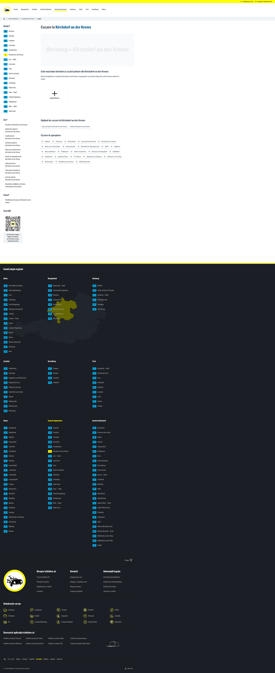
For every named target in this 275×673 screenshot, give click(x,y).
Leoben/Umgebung (13, 328)
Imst (97, 378)
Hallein (98, 286)
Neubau (9, 503)
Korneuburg (99, 465)
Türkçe (18, 659)
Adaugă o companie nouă (78, 582)
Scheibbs (99, 512)
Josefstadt (10, 470)
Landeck (98, 392)
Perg (8, 69)
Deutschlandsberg (13, 290)
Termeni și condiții (109, 591)
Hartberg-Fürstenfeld (14, 309)
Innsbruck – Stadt (101, 368)
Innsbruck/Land (101, 373)
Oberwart (54, 318)
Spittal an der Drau (13, 387)
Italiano (45, 659)
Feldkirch (54, 383)
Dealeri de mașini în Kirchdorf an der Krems (12, 130)
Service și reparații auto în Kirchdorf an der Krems (13, 157)
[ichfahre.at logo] (6, 9)
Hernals (9, 456)
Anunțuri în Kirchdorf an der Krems (16, 125)
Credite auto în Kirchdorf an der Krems (12, 137)
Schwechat (99, 517)
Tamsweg (99, 304)
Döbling (9, 437)
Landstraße (10, 475)
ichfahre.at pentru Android (34, 643)
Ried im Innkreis (12, 73)
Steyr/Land (10, 88)
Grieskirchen (11, 50)
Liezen (9, 323)
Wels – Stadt (11, 106)
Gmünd (98, 442)
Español (31, 659)
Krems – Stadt (100, 475)
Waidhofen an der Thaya (103, 536)
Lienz (97, 397)
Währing (9, 526)
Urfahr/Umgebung (12, 97)
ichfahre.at (11, 668)
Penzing (9, 512)
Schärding (10, 83)
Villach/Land (11, 406)
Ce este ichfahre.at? (43, 577)
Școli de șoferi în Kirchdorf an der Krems (12, 178)
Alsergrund (10, 428)
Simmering (10, 522)
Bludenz (53, 373)
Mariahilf (10, 493)
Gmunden (10, 45)
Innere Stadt (11, 465)
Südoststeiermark (13, 342)
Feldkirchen (11, 368)
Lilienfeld (99, 479)
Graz (8, 295)
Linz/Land (10, 64)
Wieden (9, 531)
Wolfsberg (10, 411)
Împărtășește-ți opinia (44, 586)
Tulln (97, 522)
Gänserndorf (100, 447)
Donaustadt (11, 442)
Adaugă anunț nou (76, 577)
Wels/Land (10, 111)
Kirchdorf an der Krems (28, 19)
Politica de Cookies (109, 586)
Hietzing (9, 461)
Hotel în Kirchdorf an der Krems (80, 126)
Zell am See (99, 309)
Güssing (54, 295)
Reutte (98, 401)
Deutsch (59, 659)
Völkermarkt (11, 401)
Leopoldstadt (11, 479)
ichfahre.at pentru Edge (56, 638)
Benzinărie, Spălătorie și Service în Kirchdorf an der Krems (15, 185)
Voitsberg (10, 347)
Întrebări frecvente (43, 582)
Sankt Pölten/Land (102, 508)
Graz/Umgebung (12, 304)
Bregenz (54, 368)
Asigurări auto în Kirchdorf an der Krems (12, 164)
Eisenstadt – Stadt (57, 286)
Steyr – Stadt (11, 92)
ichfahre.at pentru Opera (78, 638)
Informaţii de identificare (111, 577)
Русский (11, 659)
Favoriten (10, 447)
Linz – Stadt (10, 59)
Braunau (9, 31)
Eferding (9, 36)
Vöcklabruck (11, 102)
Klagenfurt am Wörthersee (15, 378)
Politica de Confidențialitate (112, 582)
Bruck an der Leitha (102, 432)
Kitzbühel (99, 383)
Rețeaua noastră (75, 586)
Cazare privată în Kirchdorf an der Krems (54, 126)
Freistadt (9, 41)
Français (25, 659)
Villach (9, 397)
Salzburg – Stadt (101, 295)
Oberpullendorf (56, 314)
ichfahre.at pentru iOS (55, 643)
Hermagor (10, 373)
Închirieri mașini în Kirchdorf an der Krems (12, 144)
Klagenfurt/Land (12, 383)
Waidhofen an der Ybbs (103, 540)
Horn (97, 456)
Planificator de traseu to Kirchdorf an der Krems (18, 201)
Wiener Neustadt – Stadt (104, 531)
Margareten (10, 489)
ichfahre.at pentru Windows (12, 643)
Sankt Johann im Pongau (104, 290)
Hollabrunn (99, 451)
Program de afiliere (76, 591)
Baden (98, 437)
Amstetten (99, 428)
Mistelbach (99, 493)
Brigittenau (10, 432)
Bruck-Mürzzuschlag (13, 286)
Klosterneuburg (101, 461)
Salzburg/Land (100, 300)
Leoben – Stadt (12, 318)
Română (39, 659)
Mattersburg (55, 304)
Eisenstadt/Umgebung (58, 290)
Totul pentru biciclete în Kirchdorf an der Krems (12, 171)
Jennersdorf (55, 300)
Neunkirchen (100, 498)
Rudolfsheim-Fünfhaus (14, 517)
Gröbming (10, 300)
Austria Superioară (13, 19)
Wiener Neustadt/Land (103, 526)
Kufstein (98, 387)
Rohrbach (10, 78)
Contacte (40, 591)
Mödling (98, 484)
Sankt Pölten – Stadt (102, 503)
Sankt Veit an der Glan (14, 392)
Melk (97, 489)
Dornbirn (54, 378)
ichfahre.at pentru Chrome (12, 638)
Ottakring (10, 508)
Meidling (10, 498)
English (52, 659)
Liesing (9, 484)
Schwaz (98, 406)
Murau (9, 337)
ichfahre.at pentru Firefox (34, 638)
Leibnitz (9, 314)
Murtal (9, 333)
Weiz (8, 351)
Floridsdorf (10, 451)
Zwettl (98, 545)
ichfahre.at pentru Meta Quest (80, 643)
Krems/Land (100, 470)
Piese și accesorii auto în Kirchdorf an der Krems (13, 151)
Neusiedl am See (56, 309)
